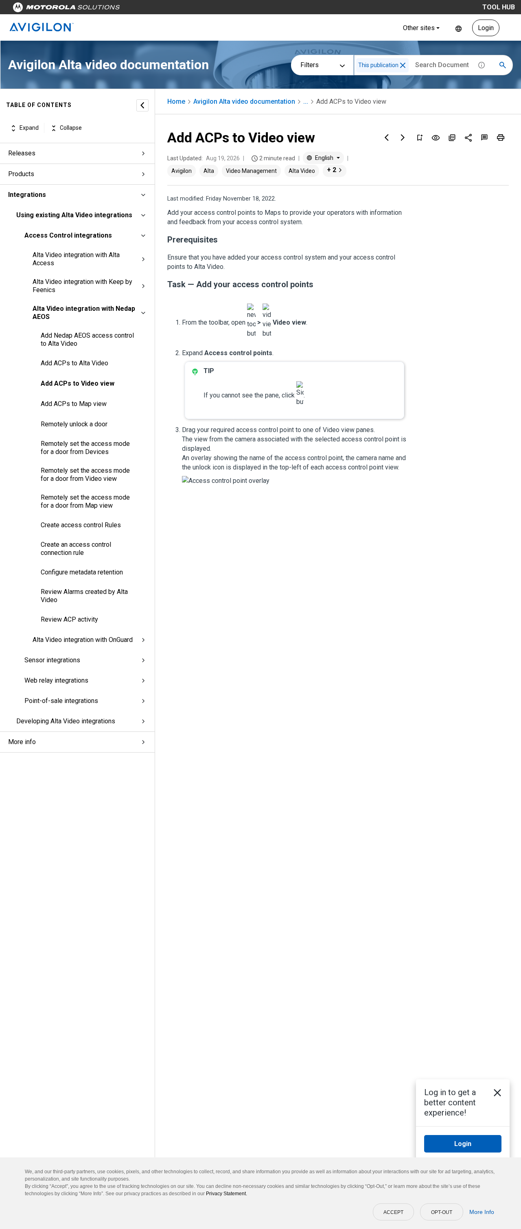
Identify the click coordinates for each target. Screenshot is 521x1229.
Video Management (251, 171)
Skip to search (213, 9)
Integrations (27, 195)
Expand (29, 128)
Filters (309, 65)
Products (21, 174)
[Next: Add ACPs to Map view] (403, 137)
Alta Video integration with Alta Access (76, 259)
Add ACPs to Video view (77, 383)
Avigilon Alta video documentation (244, 101)
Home (176, 101)
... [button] (305, 101)
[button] (403, 65)
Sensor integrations (52, 660)
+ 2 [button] (331, 170)
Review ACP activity (69, 619)
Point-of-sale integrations (61, 701)
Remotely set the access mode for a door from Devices (85, 448)
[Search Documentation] (503, 65)
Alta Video (302, 171)
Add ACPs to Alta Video (74, 363)
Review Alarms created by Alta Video (84, 596)
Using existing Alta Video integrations (74, 215)
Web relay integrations (56, 680)
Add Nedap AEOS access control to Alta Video (87, 339)
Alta (209, 171)
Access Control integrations (68, 235)
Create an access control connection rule (76, 549)
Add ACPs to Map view (74, 404)
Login (486, 28)
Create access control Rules (81, 525)
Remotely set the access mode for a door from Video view (85, 474)
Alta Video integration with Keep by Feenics (82, 286)
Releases (21, 153)
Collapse (71, 128)
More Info (481, 1212)
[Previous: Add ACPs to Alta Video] (386, 137)
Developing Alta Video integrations (65, 721)
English (458, 28)
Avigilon (181, 171)
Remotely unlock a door (74, 424)
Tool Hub (498, 7)
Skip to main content (155, 9)
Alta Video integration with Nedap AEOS (84, 313)
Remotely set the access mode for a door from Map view (85, 501)
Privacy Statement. (226, 1193)
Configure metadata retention (82, 572)
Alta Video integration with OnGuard (83, 640)
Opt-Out (441, 1212)
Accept (393, 1212)
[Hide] (142, 105)
